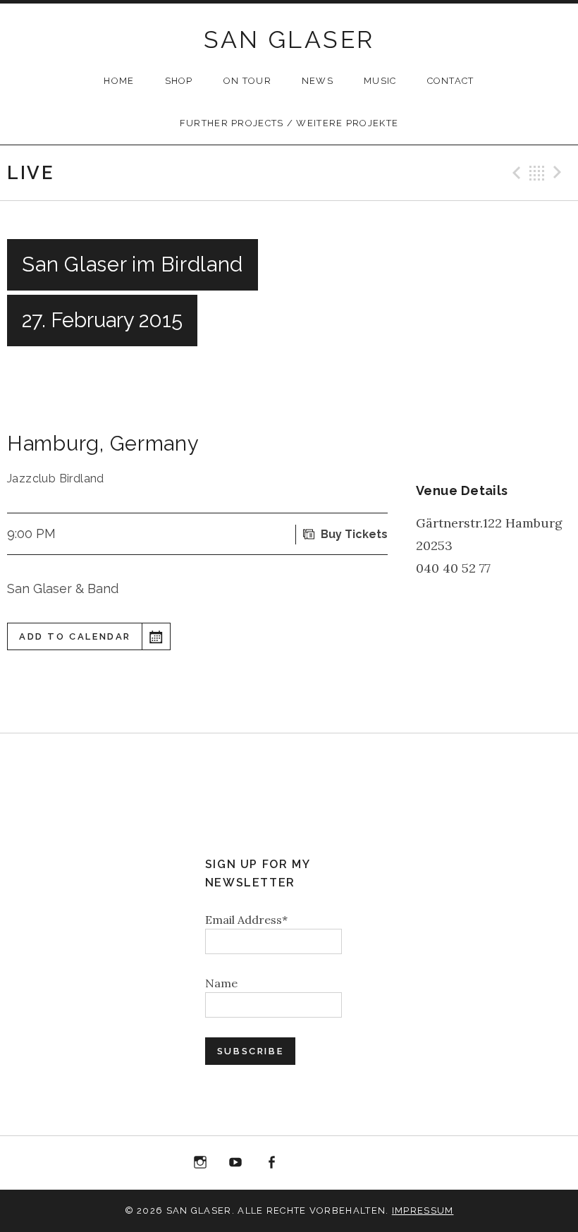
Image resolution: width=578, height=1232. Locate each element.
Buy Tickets (354, 534)
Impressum (423, 1210)
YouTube (235, 1163)
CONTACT (450, 80)
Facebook (271, 1163)
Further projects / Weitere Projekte (289, 123)
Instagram (200, 1163)
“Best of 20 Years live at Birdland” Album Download (307, 1165)
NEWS (317, 80)
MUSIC (380, 80)
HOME (119, 80)
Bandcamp (342, 1163)
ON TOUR (247, 80)
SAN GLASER (289, 39)
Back (537, 173)
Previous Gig (514, 173)
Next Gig (559, 173)
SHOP (179, 80)
